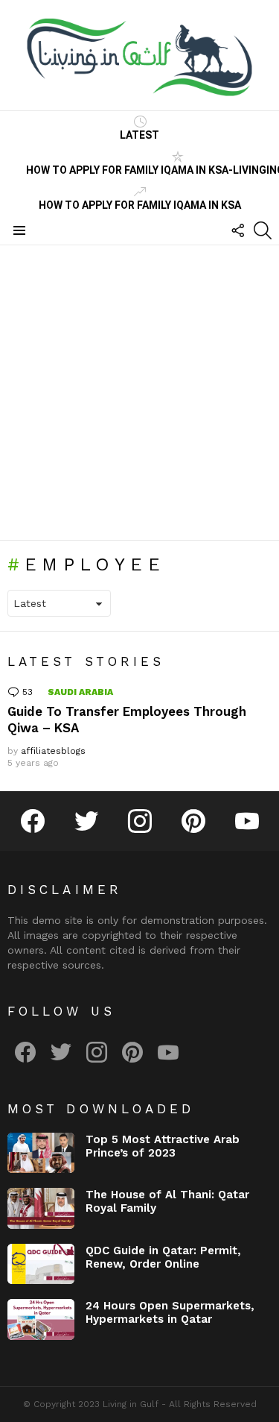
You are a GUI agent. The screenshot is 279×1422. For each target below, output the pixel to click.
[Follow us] (237, 230)
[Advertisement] (139, 392)
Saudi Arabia (80, 692)
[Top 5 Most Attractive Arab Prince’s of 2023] (40, 1153)
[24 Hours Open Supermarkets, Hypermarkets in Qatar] (40, 1319)
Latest (139, 135)
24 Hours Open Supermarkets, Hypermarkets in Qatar (170, 1312)
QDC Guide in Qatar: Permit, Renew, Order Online (163, 1257)
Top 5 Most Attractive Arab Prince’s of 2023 (163, 1146)
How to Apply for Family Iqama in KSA (140, 205)
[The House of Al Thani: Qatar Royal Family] (40, 1208)
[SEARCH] (263, 230)
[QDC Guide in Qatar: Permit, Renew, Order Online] (40, 1264)
